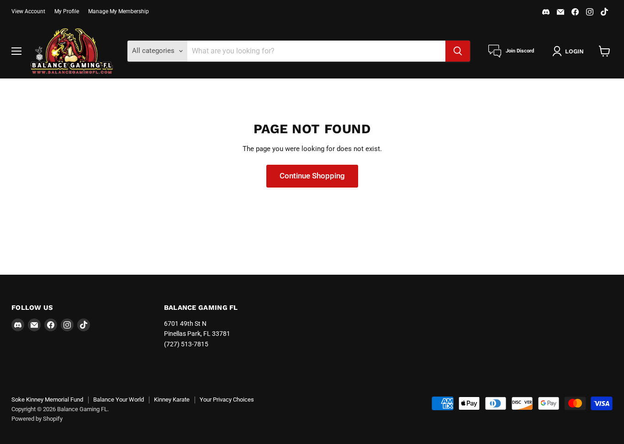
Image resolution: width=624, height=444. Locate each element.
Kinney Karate (172, 399)
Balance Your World (118, 399)
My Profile (66, 11)
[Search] (457, 51)
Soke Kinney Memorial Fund (47, 399)
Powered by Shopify (37, 418)
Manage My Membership (118, 11)
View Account (28, 11)
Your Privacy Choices (227, 399)
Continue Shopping (312, 175)
